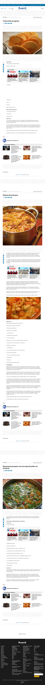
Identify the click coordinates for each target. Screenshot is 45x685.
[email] (10, 23)
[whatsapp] (5, 23)
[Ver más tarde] (3, 23)
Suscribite (37, 676)
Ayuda (27, 680)
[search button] (1, 5)
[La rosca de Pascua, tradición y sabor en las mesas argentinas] (26, 157)
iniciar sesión (20, 174)
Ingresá (42, 8)
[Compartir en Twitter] (8, 23)
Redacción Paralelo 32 (12, 140)
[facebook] (6, 23)
